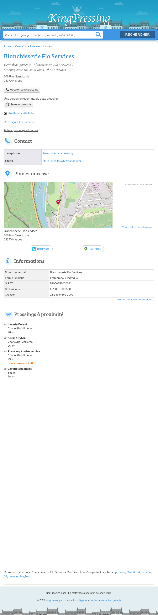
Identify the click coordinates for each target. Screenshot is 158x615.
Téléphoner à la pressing (58, 153)
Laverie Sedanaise (20, 368)
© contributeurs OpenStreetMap (139, 184)
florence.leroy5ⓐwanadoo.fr (64, 161)
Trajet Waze (43, 249)
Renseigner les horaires (19, 122)
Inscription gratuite (111, 600)
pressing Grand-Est (127, 572)
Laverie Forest (17, 324)
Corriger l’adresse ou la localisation (137, 227)
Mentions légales (77, 600)
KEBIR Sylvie (17, 337)
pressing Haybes (19, 576)
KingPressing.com (79, 16)
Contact (94, 600)
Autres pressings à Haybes (21, 130)
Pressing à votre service (24, 351)
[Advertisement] (79, 469)
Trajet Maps (94, 249)
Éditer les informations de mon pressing (135, 299)
